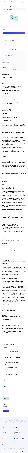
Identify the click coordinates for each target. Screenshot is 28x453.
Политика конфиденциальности (6, 443)
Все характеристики (14, 49)
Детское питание (4, 432)
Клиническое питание (4, 431)
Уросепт (4, 402)
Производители (16, 431)
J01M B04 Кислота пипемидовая (14, 340)
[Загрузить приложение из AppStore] (22, 439)
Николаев (15, 384)
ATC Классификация (16, 428)
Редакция (3, 439)
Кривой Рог (10, 384)
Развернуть (14, 69)
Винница (19, 384)
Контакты (3, 438)
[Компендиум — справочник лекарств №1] (7, 2)
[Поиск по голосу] (18, 1)
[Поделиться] (24, 15)
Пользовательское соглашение (6, 445)
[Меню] (2, 1)
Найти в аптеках (14, 33)
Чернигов (5, 386)
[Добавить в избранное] (24, 13)
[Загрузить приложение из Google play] (16, 439)
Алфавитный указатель (17, 432)
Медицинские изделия (4, 433)
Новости (3, 444)
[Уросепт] (6, 398)
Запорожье (5, 384)
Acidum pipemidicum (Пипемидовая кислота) (16, 43)
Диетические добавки (4, 428)
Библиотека (15, 433)
